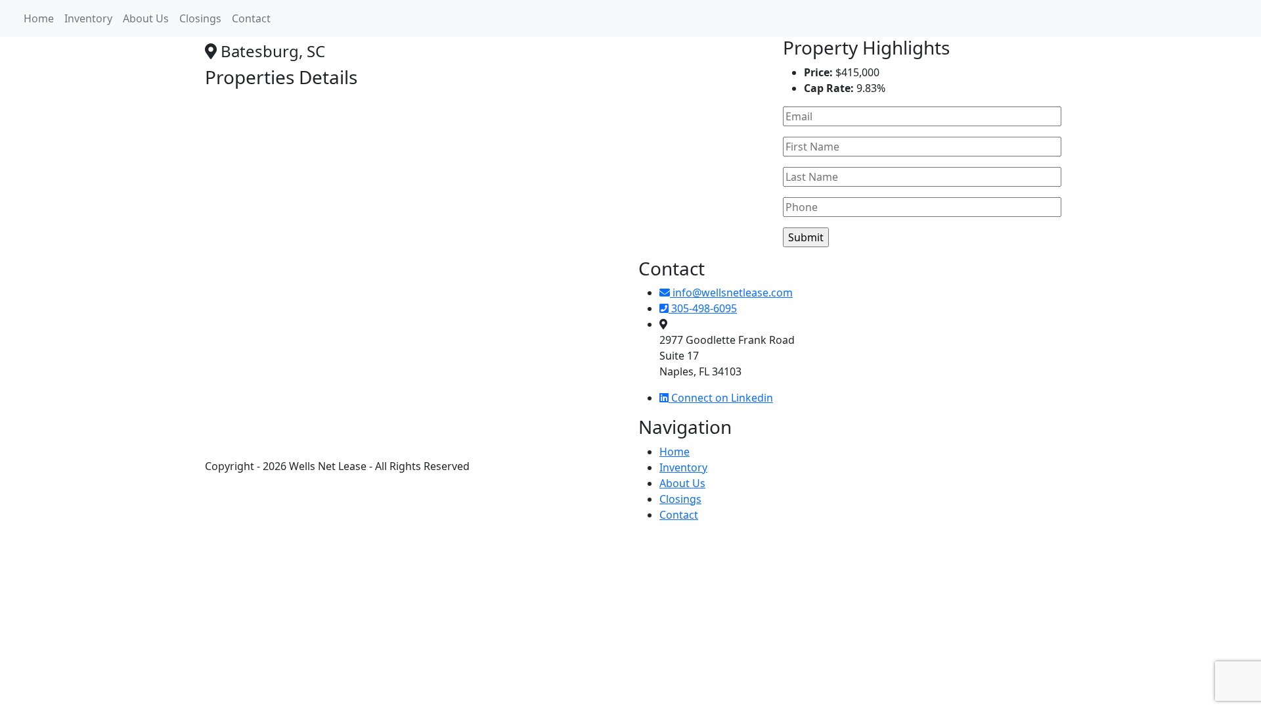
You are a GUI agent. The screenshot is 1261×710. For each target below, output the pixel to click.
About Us (146, 18)
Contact (251, 18)
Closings (200, 18)
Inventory (88, 18)
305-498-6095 (703, 308)
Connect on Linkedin (721, 397)
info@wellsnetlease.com (731, 292)
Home (39, 18)
